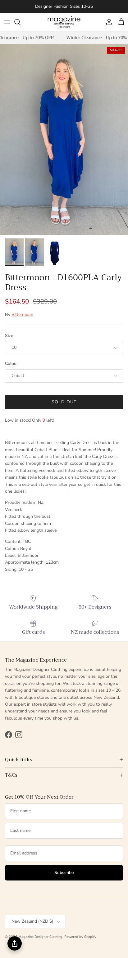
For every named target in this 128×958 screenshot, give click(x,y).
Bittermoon (22, 314)
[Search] (20, 22)
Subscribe (64, 873)
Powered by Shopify (80, 936)
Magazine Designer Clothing (40, 936)
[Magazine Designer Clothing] (64, 22)
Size (9, 336)
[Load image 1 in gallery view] (64, 139)
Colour (11, 363)
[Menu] (7, 22)
